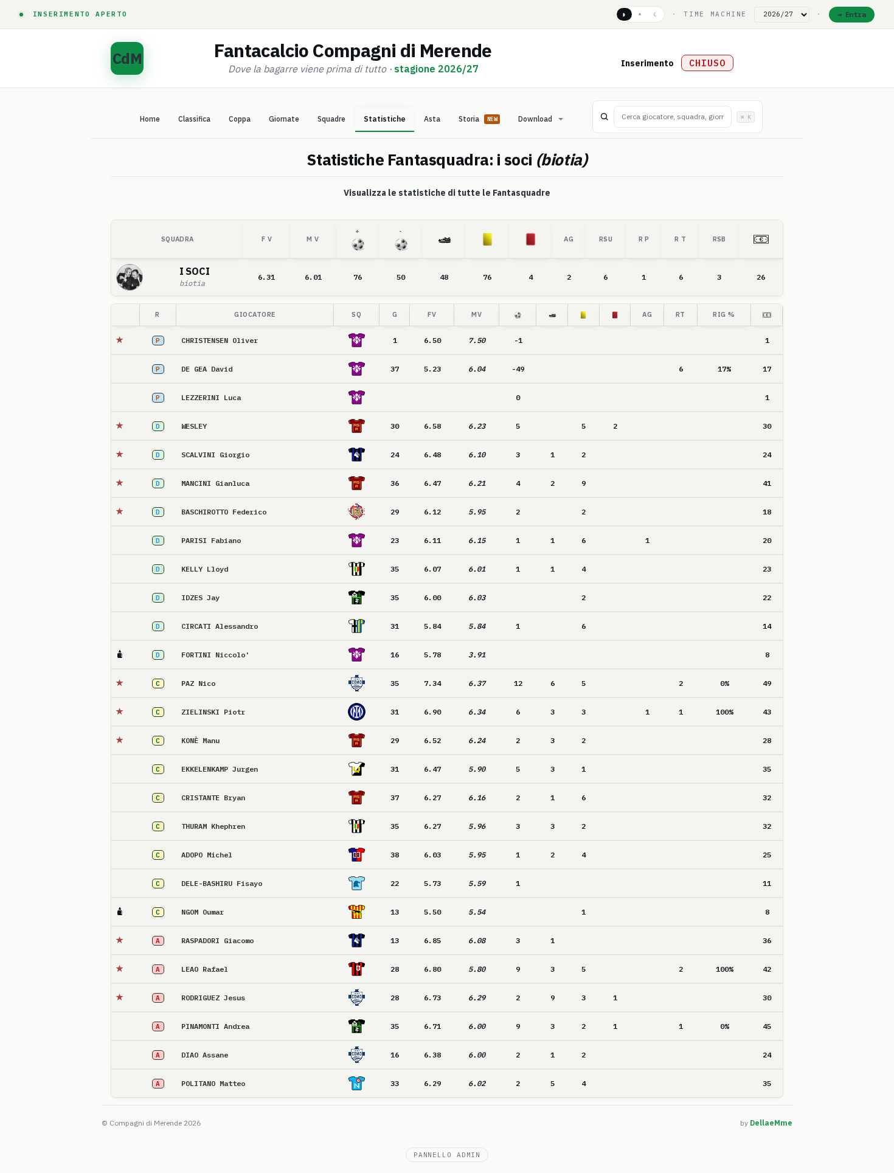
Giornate (284, 118)
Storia (478, 118)
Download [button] (535, 118)
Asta (432, 118)
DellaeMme (771, 1122)
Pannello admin (447, 1155)
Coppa (240, 118)
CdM (127, 58)
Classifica (194, 118)
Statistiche (385, 118)
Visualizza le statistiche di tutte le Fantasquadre (447, 192)
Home (150, 118)
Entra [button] (855, 14)
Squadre (331, 118)
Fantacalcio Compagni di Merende (352, 50)
